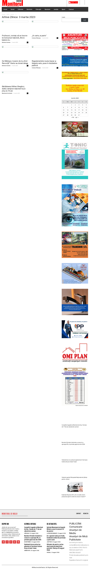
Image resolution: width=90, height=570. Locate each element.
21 (67, 112)
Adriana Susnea (6, 42)
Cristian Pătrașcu (36, 38)
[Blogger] (3, 542)
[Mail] (14, 542)
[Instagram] (10, 542)
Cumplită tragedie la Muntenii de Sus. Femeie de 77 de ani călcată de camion (74, 426)
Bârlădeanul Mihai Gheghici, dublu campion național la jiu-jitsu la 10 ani (14, 88)
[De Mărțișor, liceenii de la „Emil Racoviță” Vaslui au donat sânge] (15, 52)
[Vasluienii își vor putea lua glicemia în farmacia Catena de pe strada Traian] (75, 452)
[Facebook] (7, 542)
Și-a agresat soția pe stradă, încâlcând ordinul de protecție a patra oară (56, 538)
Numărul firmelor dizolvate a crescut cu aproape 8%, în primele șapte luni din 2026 (73, 443)
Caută (63, 17)
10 (79, 107)
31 (79, 115)
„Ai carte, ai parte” (39, 36)
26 (86, 112)
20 (63, 112)
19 (86, 110)
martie (12, 14)
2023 (8, 14)
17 (79, 110)
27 (63, 115)
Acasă (3, 14)
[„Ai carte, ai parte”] (45, 26)
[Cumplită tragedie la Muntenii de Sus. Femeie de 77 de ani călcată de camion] (75, 417)
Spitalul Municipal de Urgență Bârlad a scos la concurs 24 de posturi (56, 529)
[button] (82, 2)
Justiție (49, 542)
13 (63, 110)
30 (75, 115)
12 (86, 107)
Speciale (26, 533)
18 (82, 110)
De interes (27, 542)
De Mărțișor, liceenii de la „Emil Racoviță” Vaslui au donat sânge (15, 62)
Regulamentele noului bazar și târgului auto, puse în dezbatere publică (44, 63)
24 (79, 112)
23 (75, 112)
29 (71, 115)
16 (75, 110)
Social (49, 552)
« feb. (72, 117)
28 (67, 115)
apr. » (76, 117)
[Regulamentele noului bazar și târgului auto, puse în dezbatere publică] (45, 52)
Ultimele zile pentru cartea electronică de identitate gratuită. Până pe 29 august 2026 (55, 547)
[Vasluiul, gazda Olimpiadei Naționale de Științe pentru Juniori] (75, 469)
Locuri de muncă (52, 533)
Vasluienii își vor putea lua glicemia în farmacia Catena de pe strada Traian (74, 460)
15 (71, 110)
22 (71, 112)
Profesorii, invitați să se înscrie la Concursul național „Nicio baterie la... (14, 38)
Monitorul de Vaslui (7, 93)
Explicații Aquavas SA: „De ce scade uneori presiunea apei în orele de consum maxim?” (74, 495)
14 (67, 110)
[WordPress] (18, 542)
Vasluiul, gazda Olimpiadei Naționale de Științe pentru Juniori (74, 478)
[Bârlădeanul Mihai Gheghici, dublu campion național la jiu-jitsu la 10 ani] (15, 77)
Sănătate (27, 550)
